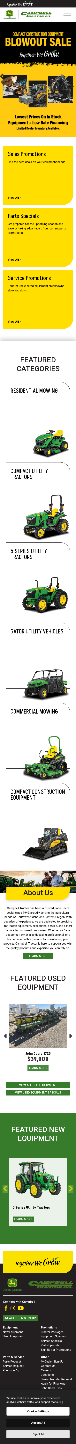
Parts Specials (50, 1345)
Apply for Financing (53, 1383)
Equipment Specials (53, 1336)
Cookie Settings (38, 1411)
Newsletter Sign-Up (20, 1318)
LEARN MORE (38, 1068)
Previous (2, 77)
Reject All (38, 1434)
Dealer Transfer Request (56, 1379)
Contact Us (48, 1366)
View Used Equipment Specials (38, 1092)
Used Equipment (13, 1336)
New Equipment (13, 1332)
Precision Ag (11, 1370)
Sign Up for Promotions (56, 1350)
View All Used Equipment (38, 1085)
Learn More (38, 956)
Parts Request (12, 1361)
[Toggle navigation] (67, 15)
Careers (46, 1370)
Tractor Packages (52, 1332)
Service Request (13, 1366)
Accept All (38, 1422)
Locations (47, 1375)
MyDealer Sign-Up (52, 1361)
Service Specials (51, 1341)
